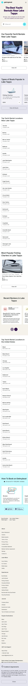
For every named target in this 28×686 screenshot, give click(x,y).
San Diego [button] (4, 626)
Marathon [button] (4, 643)
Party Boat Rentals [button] (6, 594)
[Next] (16, 329)
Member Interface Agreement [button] (8, 549)
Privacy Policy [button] (7, 676)
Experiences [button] (5, 572)
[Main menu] (26, 2)
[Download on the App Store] (8, 509)
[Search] (24, 24)
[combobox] (11, 24)
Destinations (4, 609)
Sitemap (3, 551)
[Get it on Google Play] (19, 509)
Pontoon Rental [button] (5, 585)
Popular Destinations (7, 615)
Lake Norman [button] (5, 636)
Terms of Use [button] (13, 672)
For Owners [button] (4, 563)
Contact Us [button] (4, 553)
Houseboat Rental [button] (6, 583)
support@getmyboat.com (7, 655)
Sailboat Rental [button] (5, 590)
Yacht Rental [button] (4, 587)
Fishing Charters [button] (5, 580)
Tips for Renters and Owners (8, 611)
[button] (12, 47)
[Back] (12, 329)
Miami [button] (3, 619)
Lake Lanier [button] (4, 621)
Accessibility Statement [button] (7, 546)
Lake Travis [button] (4, 628)
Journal (4, 598)
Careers (3, 534)
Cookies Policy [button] (5, 544)
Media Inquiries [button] (5, 537)
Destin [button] (3, 640)
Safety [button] (3, 568)
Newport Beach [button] (5, 631)
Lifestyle (3, 604)
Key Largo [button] (4, 638)
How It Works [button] (5, 561)
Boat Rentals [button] (4, 575)
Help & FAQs (4, 650)
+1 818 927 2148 (5, 653)
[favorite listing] (21, 55)
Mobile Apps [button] (4, 566)
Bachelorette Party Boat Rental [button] (8, 592)
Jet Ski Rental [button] (5, 578)
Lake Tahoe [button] (4, 624)
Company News (5, 602)
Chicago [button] (3, 633)
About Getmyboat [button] (5, 532)
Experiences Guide (6, 607)
